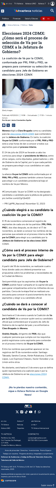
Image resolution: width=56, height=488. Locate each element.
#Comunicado (9, 191)
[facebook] (35, 412)
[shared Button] (13, 125)
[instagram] (21, 412)
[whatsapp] (39, 412)
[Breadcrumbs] (5, 25)
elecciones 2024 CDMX (22, 134)
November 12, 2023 (35, 203)
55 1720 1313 (32, 440)
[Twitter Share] (8, 125)
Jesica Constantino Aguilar (21, 120)
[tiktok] (26, 412)
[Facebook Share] (3, 125)
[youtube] (30, 412)
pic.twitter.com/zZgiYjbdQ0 (16, 198)
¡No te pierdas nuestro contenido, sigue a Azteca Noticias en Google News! (28, 391)
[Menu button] (3, 11)
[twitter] (17, 412)
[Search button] (52, 11)
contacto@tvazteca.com (37, 438)
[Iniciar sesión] (53, 4)
